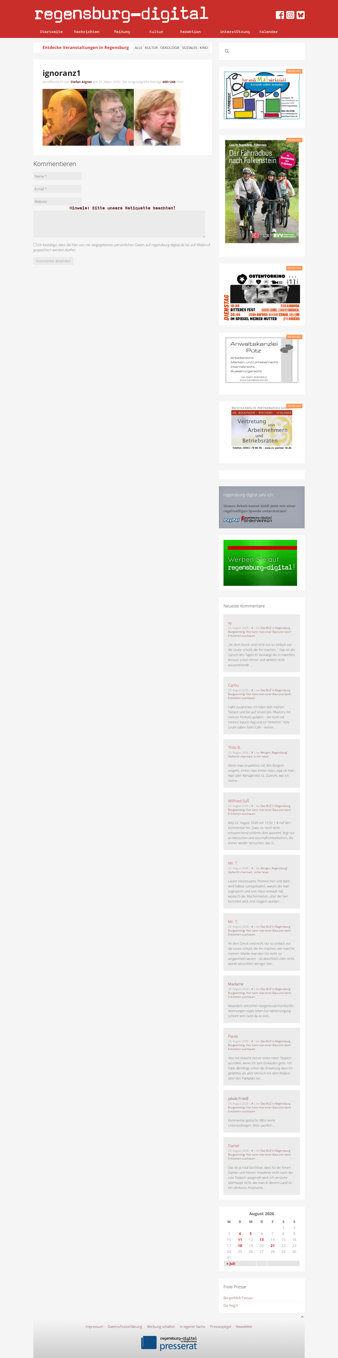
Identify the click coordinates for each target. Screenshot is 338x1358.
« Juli (230, 1263)
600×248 (169, 82)
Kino (204, 47)
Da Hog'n (230, 1305)
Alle (138, 47)
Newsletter (244, 1326)
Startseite (51, 31)
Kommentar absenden (53, 261)
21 (273, 1245)
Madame (235, 984)
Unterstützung (235, 31)
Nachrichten (86, 31)
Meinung (122, 31)
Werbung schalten (161, 1326)
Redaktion (190, 31)
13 (262, 1239)
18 (240, 1245)
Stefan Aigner (81, 82)
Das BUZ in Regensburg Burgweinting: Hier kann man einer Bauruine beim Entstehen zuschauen (259, 632)
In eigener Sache (192, 1326)
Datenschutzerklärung (125, 1326)
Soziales (189, 47)
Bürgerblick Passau (238, 1297)
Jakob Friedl (238, 1098)
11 (240, 1239)
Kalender (268, 31)
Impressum (94, 1326)
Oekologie (170, 47)
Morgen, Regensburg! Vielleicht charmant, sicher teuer (257, 754)
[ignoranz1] (111, 116)
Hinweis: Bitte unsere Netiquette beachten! (122, 207)
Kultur (156, 31)
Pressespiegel (220, 1326)
